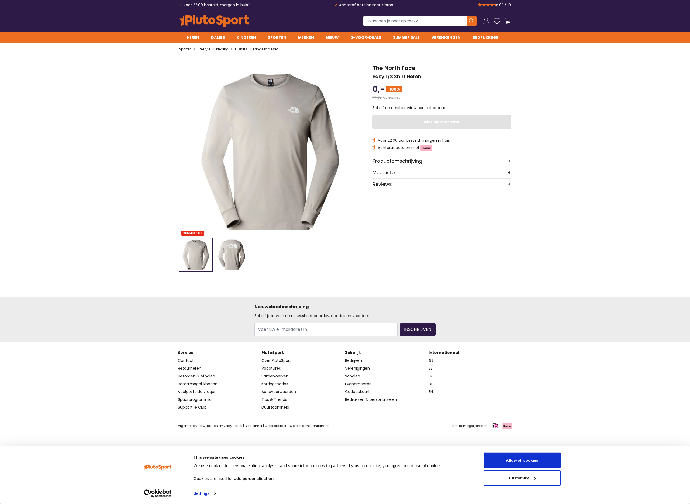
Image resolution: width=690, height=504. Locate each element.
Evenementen (358, 384)
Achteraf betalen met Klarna (366, 5)
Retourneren (189, 368)
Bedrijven (353, 360)
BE (431, 368)
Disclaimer (253, 425)
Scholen (352, 376)
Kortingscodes (274, 384)
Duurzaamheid (275, 407)
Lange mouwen (266, 49)
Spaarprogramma (195, 399)
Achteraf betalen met (399, 147)
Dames (218, 37)
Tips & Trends (274, 399)
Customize (519, 477)
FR (431, 376)
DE (431, 384)
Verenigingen (446, 37)
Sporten (277, 37)
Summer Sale (406, 37)
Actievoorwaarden (278, 391)
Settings (201, 493)
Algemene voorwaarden (198, 425)
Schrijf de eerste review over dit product (410, 107)
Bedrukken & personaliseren (371, 399)
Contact (186, 360)
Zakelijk (353, 352)
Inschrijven (417, 329)
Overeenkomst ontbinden (309, 425)
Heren (193, 37)
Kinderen (246, 37)
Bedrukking (485, 37)
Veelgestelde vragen (197, 391)
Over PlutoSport (276, 360)
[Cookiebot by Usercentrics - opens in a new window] (157, 493)
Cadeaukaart (357, 391)
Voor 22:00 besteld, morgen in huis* (216, 5)
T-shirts (240, 49)
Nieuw (332, 37)
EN (431, 391)
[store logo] (214, 21)
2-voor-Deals (366, 37)
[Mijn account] (486, 21)
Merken (306, 37)
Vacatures (271, 368)
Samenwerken (274, 376)
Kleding (222, 49)
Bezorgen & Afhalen (196, 376)
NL (431, 360)
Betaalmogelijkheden (198, 384)
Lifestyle (204, 49)
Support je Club (192, 407)
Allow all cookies (522, 460)
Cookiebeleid (275, 425)
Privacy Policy (231, 425)
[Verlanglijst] (497, 21)
